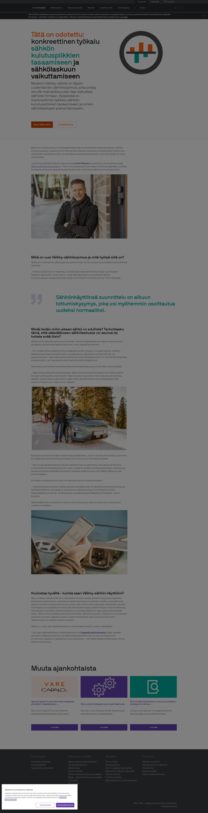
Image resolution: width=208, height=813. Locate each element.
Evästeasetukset (45, 805)
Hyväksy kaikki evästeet (65, 805)
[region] (40, 797)
